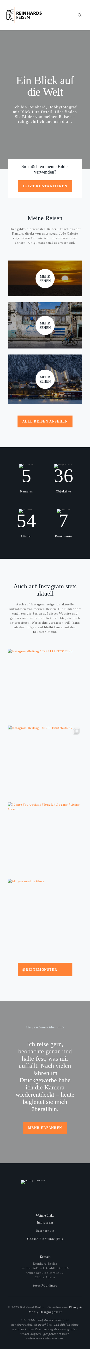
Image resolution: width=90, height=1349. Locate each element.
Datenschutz (45, 1230)
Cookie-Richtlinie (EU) (45, 1239)
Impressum (45, 1222)
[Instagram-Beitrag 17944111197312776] (45, 686)
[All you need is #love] (45, 916)
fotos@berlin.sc (45, 1285)
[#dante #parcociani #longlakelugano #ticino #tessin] (45, 839)
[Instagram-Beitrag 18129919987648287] (45, 763)
